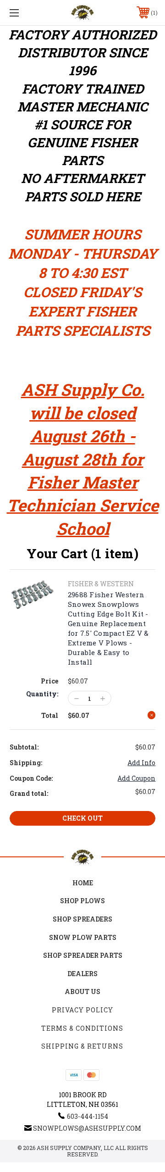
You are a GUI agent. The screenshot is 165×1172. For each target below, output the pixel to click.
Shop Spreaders (82, 919)
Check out (82, 818)
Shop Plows (82, 900)
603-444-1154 (87, 1116)
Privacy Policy (82, 1009)
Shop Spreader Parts (82, 955)
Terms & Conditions (82, 1028)
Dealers (82, 973)
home (82, 882)
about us (82, 991)
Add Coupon (136, 778)
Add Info (141, 762)
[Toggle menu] (24, 12)
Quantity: (42, 694)
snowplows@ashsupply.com (87, 1128)
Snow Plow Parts (82, 937)
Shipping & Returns (82, 1046)
